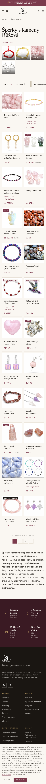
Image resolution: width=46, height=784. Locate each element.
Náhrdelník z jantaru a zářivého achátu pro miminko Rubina (12, 191)
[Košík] (43, 11)
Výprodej (5, 721)
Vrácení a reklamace (10, 737)
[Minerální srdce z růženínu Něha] (12, 328)
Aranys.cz (5, 19)
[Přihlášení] (38, 11)
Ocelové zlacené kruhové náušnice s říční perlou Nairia (11, 156)
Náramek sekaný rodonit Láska (10, 412)
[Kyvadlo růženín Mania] (34, 363)
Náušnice (5, 698)
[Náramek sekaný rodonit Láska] (12, 398)
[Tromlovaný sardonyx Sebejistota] (34, 433)
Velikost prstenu (8, 740)
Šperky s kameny (8, 717)
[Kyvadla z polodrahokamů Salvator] (34, 398)
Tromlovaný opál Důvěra (32, 342)
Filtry (8, 84)
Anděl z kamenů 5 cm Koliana (34, 156)
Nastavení (7, 780)
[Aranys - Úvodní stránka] (23, 11)
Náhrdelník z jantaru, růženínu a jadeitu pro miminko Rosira (34, 116)
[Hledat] (7, 11)
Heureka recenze (32, 709)
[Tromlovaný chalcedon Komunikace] (12, 467)
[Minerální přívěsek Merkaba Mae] (34, 506)
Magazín (28, 706)
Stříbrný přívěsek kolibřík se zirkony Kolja (33, 302)
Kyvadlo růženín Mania (32, 377)
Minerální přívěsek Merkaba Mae (33, 520)
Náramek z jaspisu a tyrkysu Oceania (11, 267)
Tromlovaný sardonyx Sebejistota (34, 447)
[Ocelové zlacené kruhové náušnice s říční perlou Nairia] (12, 142)
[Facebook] (10, 685)
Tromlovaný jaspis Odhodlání (32, 232)
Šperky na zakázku (33, 702)
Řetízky (5, 713)
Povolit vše (20, 780)
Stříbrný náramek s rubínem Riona (11, 302)
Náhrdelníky (6, 709)
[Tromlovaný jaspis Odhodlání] (34, 218)
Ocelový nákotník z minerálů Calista (33, 482)
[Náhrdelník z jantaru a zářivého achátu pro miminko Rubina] (12, 177)
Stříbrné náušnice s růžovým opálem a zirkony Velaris (11, 377)
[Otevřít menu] (3, 11)
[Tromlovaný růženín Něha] (12, 102)
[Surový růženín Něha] (34, 177)
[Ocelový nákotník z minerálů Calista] (34, 467)
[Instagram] (4, 685)
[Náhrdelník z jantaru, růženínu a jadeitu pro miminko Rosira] (34, 102)
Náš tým (28, 698)
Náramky (5, 706)
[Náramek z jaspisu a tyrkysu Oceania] (12, 253)
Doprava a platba (9, 733)
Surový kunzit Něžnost (9, 447)
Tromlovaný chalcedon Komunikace (8, 482)
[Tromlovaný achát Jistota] (34, 253)
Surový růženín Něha (34, 190)
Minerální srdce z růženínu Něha (10, 342)
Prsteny (5, 702)
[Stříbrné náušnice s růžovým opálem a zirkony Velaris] (12, 363)
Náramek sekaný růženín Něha (10, 520)
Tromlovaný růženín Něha (11, 116)
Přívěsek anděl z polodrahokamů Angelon (10, 232)
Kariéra (28, 713)
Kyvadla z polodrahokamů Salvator (31, 412)
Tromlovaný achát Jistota (32, 267)
